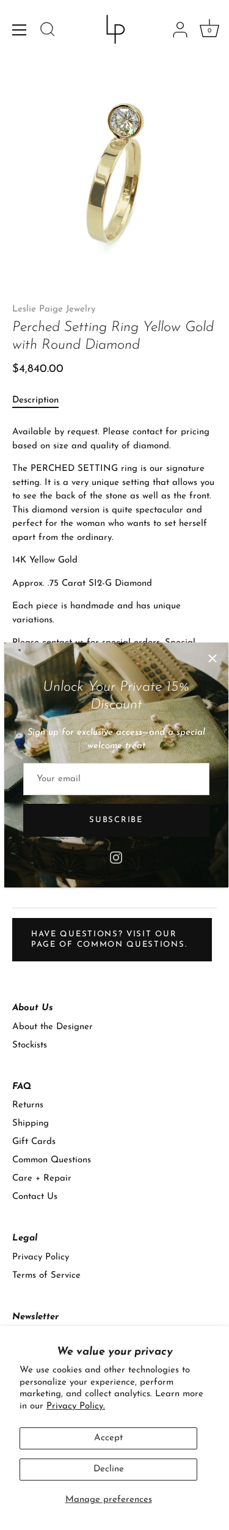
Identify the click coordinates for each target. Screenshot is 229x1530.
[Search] (47, 31)
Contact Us (34, 1196)
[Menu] (19, 29)
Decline (108, 1469)
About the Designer (52, 1027)
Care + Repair (41, 1178)
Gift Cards (34, 1141)
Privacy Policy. (75, 1406)
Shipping (30, 1123)
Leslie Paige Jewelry (53, 309)
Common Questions (51, 1160)
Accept (108, 1438)
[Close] (212, 658)
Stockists (29, 1045)
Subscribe (115, 820)
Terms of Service (46, 1275)
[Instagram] (116, 856)
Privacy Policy (40, 1257)
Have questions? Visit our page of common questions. (109, 939)
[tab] (41, 401)
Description (35, 400)
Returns (27, 1105)
